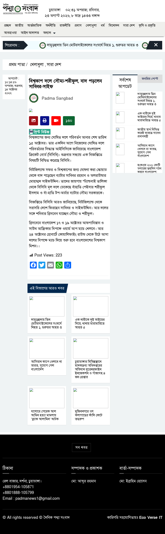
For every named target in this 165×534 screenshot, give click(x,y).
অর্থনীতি (51, 25)
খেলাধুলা (91, 25)
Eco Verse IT (150, 517)
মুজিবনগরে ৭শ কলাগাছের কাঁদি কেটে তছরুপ (88, 415)
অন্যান (47, 32)
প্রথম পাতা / (18, 65)
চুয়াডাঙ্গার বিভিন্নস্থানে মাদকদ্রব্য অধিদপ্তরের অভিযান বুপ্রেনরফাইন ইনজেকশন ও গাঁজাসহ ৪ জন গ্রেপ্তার (90, 369)
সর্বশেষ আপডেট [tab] (125, 83)
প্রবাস (78, 25)
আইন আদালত (30, 32)
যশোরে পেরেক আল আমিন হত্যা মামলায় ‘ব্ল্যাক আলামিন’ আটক (45, 415)
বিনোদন (114, 25)
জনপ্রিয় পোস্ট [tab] (150, 78)
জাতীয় (19, 25)
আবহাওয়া (10, 32)
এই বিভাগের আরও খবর (47, 288)
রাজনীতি (65, 25)
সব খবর (81, 447)
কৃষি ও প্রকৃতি (147, 25)
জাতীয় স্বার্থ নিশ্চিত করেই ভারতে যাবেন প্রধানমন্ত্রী (149, 132)
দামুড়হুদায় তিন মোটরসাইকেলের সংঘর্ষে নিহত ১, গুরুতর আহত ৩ (88, 45)
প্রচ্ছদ (7, 25)
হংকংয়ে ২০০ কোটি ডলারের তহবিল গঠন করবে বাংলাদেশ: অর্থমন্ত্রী (149, 170)
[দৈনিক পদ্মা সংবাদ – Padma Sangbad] (21, 8)
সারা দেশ (129, 25)
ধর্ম (103, 25)
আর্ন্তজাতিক (34, 25)
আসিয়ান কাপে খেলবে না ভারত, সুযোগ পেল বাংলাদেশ (46, 365)
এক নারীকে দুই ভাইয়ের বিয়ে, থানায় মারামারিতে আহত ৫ (90, 323)
